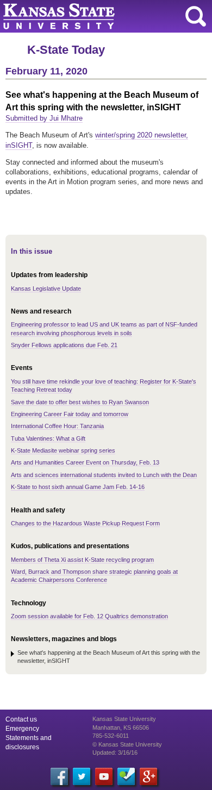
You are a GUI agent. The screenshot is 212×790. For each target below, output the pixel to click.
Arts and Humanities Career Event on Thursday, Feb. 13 (85, 462)
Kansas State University (99, 16)
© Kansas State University (127, 744)
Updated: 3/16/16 (115, 752)
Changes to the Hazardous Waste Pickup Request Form (85, 523)
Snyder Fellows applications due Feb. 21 (64, 345)
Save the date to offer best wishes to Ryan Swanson (80, 402)
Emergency (22, 728)
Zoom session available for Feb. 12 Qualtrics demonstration (89, 616)
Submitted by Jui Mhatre (44, 118)
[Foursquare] (126, 776)
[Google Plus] (148, 776)
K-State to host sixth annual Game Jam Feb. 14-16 (78, 487)
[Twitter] (81, 776)
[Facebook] (59, 776)
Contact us (21, 719)
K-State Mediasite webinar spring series (63, 450)
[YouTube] (104, 776)
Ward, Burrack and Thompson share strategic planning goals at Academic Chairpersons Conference (94, 575)
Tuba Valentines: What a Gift (48, 438)
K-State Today (66, 50)
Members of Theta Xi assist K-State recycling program (82, 559)
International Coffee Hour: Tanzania (57, 426)
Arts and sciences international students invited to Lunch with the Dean (104, 475)
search (196, 16)
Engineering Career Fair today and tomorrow (69, 414)
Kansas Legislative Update (46, 288)
